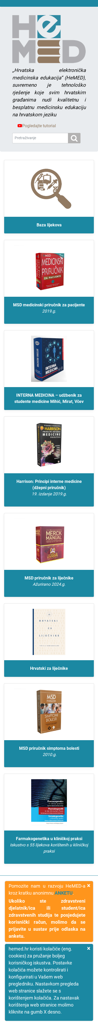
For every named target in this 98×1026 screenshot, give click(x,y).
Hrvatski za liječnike (49, 668)
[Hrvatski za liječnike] (49, 632)
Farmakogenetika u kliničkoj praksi (49, 845)
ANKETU (64, 893)
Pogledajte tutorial (39, 125)
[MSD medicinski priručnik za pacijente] (49, 268)
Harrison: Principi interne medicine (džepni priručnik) (49, 487)
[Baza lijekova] (49, 188)
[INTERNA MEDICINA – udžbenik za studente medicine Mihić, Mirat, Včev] (49, 358)
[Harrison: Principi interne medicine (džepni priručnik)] (49, 445)
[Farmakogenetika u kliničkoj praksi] (49, 802)
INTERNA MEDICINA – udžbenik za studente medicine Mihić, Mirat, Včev (49, 398)
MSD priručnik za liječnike (49, 581)
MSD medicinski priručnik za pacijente (49, 308)
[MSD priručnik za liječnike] (49, 541)
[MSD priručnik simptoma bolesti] (49, 712)
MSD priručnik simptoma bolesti (49, 751)
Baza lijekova (49, 224)
